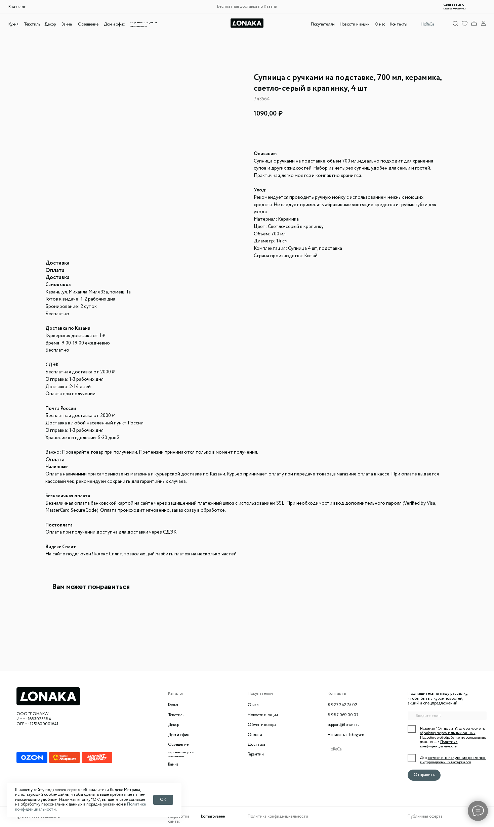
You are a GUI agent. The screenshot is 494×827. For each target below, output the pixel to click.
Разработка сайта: (178, 819)
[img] (474, 23)
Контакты (337, 694)
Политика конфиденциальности (278, 817)
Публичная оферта (425, 817)
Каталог (175, 694)
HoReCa (335, 749)
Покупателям (260, 694)
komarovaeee (213, 817)
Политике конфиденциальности (439, 744)
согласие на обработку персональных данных (453, 731)
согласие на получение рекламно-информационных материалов (453, 760)
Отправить (424, 775)
